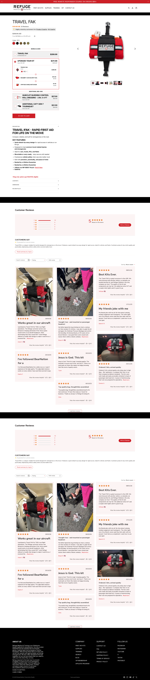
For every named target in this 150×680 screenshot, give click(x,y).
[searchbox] (21, 260)
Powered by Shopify (30, 677)
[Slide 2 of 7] (97, 83)
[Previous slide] (77, 49)
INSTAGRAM (122, 649)
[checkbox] (35, 97)
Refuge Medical (20, 677)
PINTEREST (121, 660)
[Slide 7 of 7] (120, 83)
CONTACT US (101, 646)
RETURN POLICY (16, 188)
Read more (30, 338)
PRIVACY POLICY (102, 661)
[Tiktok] (133, 677)
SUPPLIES (79, 649)
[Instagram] (127, 677)
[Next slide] (136, 49)
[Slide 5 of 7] (111, 83)
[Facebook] (124, 677)
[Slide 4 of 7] (106, 83)
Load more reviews (75, 411)
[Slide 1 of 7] (93, 83)
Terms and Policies (75, 677)
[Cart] (136, 8)
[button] (35, 54)
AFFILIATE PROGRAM (82, 663)
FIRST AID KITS (80, 645)
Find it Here (38, 167)
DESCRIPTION (16, 126)
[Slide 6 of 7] (115, 83)
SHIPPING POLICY (102, 655)
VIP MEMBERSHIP (81, 660)
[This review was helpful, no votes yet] (46, 345)
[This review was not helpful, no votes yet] (49, 345)
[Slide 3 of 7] (102, 83)
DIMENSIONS (15, 184)
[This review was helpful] (86, 344)
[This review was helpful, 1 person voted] (127, 387)
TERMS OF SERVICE (103, 658)
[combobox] (24, 71)
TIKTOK (120, 657)
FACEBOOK (121, 645)
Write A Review (125, 225)
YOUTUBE (121, 651)
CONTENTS (15, 180)
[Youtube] (130, 677)
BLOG (77, 657)
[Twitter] (136, 677)
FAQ (98, 649)
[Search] (129, 8)
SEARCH (78, 654)
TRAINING (79, 651)
